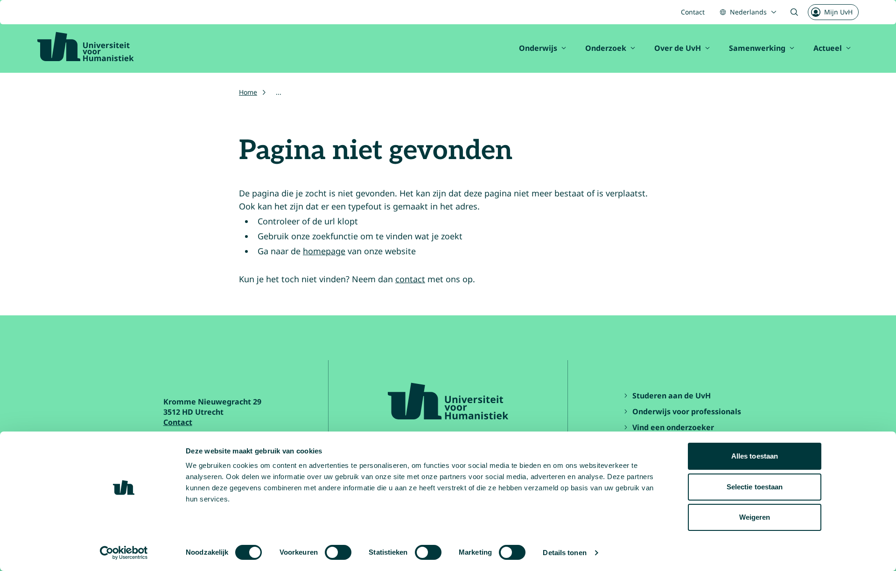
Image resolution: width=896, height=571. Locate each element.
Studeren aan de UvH (671, 395)
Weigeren (754, 517)
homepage (324, 251)
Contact (693, 11)
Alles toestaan (754, 456)
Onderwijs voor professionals (686, 411)
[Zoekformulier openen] (794, 12)
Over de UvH (677, 48)
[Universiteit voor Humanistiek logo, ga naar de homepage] (85, 47)
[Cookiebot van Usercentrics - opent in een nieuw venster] (124, 553)
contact (410, 279)
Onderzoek (605, 48)
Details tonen (564, 553)
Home (248, 92)
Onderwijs (538, 48)
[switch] (338, 552)
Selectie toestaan (755, 487)
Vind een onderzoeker (673, 427)
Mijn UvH (838, 11)
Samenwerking (757, 48)
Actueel (827, 48)
